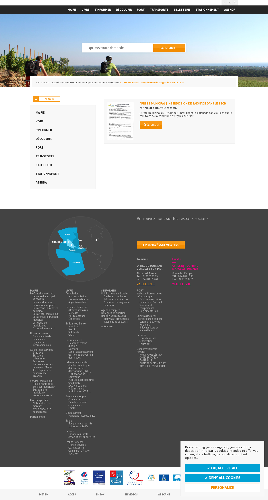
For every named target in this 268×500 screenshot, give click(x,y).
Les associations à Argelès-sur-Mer (78, 301)
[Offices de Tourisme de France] (84, 478)
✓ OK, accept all (222, 468)
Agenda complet (110, 310)
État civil (38, 352)
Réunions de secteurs (116, 321)
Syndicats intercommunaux (42, 344)
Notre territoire (39, 333)
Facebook (140, 226)
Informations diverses (116, 299)
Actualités (107, 326)
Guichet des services (41, 349)
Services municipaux (41, 380)
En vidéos (131, 494)
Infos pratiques (145, 296)
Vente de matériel (43, 395)
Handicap (73, 326)
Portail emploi (38, 416)
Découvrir (124, 9)
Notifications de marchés (42, 405)
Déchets (73, 348)
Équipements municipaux (40, 391)
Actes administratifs (44, 328)
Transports (159, 9)
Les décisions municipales (40, 324)
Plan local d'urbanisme (81, 379)
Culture (70, 431)
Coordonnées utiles (150, 299)
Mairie (40, 112)
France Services (74, 441)
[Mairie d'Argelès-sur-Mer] (52, 17)
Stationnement (207, 9)
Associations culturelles (81, 437)
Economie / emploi (76, 396)
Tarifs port (145, 343)
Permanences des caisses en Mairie (43, 366)
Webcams (164, 494)
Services (141, 335)
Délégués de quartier (113, 313)
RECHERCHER (167, 47)
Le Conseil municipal (41, 293)
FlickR (163, 226)
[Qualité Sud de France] (126, 478)
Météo (43, 494)
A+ (235, 2)
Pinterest (186, 226)
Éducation (74, 318)
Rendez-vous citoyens (113, 315)
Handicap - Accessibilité (81, 415)
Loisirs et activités (149, 321)
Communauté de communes (42, 338)
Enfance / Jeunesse (76, 307)
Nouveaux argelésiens (116, 318)
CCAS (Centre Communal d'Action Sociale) (79, 450)
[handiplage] (69, 478)
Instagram (170, 226)
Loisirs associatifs (78, 426)
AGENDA (229, 9)
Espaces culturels (78, 434)
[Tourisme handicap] (164, 478)
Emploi (72, 408)
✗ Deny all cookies (222, 478)
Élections (38, 355)
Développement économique (77, 404)
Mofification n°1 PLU (79, 374)
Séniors (72, 335)
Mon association (77, 296)
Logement (74, 376)
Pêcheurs (144, 324)
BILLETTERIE (182, 9)
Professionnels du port (149, 318)
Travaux (37, 376)
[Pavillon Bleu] (177, 478)
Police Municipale (43, 383)
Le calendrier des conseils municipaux (44, 304)
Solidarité (73, 332)
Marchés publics (39, 400)
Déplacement (73, 412)
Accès (72, 494)
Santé (71, 329)
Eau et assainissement (80, 351)
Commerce (74, 399)
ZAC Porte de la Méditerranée (77, 387)
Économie (38, 361)
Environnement (74, 340)
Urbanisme (39, 358)
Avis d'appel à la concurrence (42, 372)
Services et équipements (146, 307)
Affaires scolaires (78, 310)
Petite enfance (77, 315)
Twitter (147, 226)
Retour (49, 99)
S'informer (103, 9)
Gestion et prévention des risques (80, 356)
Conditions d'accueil (150, 302)
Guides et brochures (115, 296)
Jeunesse (73, 313)
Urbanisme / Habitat (77, 362)
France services (77, 444)
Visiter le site (146, 284)
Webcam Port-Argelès (149, 293)
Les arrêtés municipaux (46, 313)
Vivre (86, 9)
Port (141, 9)
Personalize (222, 487)
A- (224, 3)
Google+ (178, 226)
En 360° (100, 494)
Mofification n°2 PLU (79, 391)
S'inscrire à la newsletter (160, 244)
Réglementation (148, 311)
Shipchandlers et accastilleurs (148, 329)
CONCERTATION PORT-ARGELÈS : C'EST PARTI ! (152, 366)
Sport (69, 420)
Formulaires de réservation (147, 339)
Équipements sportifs (80, 423)
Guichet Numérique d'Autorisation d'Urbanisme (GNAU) (79, 368)
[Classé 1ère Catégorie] (99, 478)
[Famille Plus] (151, 478)
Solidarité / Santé (76, 323)
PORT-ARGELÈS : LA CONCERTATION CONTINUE (150, 357)
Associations (73, 293)
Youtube (155, 226)
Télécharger (151, 124)
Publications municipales (115, 293)
